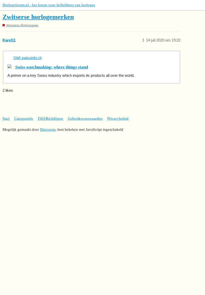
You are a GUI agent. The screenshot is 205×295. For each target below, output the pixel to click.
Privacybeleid (117, 118)
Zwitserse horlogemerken (38, 16)
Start (6, 118)
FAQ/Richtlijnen (50, 118)
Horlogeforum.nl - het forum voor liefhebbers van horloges (48, 5)
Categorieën (23, 118)
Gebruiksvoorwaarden (85, 118)
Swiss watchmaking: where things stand (51, 67)
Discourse (48, 130)
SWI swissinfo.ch (28, 58)
